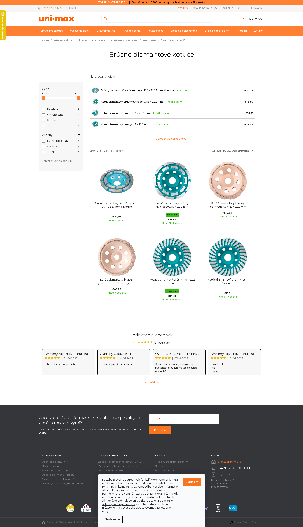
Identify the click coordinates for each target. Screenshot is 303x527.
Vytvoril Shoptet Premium (247, 522)
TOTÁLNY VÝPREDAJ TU (112, 2)
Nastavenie (112, 519)
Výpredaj (183, 8)
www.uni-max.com (165, 470)
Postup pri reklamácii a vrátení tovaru (118, 466)
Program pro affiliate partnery (171, 461)
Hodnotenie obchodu (151, 335)
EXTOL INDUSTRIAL (63, 141)
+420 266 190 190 (49, 8)
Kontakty (228, 8)
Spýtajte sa (224, 474)
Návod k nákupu (51, 466)
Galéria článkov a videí (205, 8)
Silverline (63, 146)
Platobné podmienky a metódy (59, 479)
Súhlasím (192, 482)
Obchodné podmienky (54, 461)
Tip (63, 125)
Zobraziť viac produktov (171, 138)
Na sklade (63, 109)
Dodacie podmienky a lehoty (58, 474)
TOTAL (63, 152)
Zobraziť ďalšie (152, 382)
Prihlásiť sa (160, 430)
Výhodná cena (63, 114)
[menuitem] (52, 31)
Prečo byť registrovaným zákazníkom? (63, 483)
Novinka (63, 120)
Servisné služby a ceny (110, 470)
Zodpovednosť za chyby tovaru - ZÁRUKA (121, 461)
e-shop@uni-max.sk (230, 461)
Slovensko (160, 466)
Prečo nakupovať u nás (55, 470)
